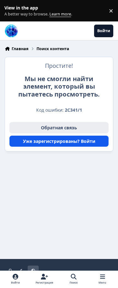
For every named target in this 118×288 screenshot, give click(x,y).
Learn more (12, 11)
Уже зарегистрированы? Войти (59, 141)
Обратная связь (59, 128)
